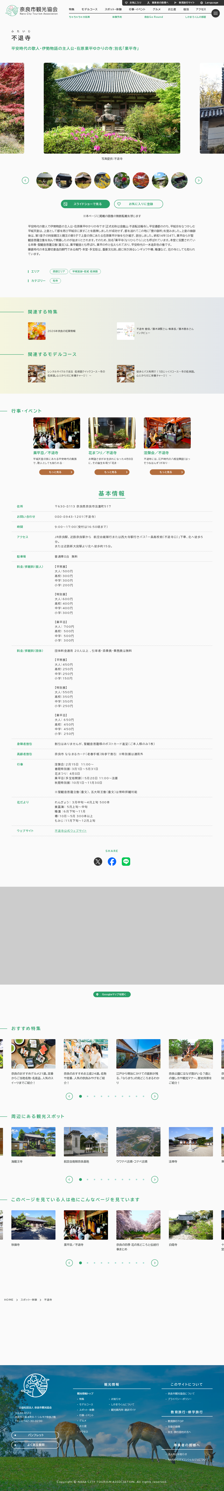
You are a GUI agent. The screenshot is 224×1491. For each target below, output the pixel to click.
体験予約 (117, 17)
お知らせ (116, 1399)
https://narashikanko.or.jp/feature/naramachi (138, 1062)
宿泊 (186, 9)
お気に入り (135, 2)
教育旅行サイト (187, 2)
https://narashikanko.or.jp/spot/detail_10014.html (191, 1145)
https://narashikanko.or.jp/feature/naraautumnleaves (67, 331)
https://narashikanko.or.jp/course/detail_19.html (156, 373)
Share (112, 861)
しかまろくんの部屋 (195, 17)
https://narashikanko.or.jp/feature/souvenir (86, 1062)
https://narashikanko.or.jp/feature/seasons (138, 1231)
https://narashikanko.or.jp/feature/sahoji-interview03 (156, 331)
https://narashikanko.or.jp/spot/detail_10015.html (33, 1145)
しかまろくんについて (122, 1404)
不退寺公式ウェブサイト (71, 830)
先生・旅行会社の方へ (179, 1432)
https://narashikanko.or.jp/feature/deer (191, 1062)
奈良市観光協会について (181, 1393)
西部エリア (59, 271)
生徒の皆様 (174, 1426)
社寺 (55, 280)
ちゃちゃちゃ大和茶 (79, 17)
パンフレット (36, 1435)
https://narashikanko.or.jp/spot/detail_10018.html (33, 1228)
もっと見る (55, 472)
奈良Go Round (153, 17)
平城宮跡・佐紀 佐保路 (85, 271)
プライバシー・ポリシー (179, 1399)
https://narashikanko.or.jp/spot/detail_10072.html (138, 1145)
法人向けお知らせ (177, 1454)
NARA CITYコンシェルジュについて (188, 1459)
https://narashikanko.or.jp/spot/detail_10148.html (86, 1145)
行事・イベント (137, 9)
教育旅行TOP (176, 1421)
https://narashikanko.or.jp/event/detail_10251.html (86, 1228)
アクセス (201, 9)
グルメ (157, 9)
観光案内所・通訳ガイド (123, 1410)
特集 (72, 9)
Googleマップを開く (114, 994)
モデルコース (90, 9)
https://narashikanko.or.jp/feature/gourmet (33, 1062)
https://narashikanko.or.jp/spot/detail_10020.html (191, 1228)
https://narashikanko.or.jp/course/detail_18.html (67, 373)
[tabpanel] (33, 1062)
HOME (9, 1300)
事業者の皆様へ (160, 2)
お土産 (172, 9)
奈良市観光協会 (31, 10)
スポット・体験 (113, 9)
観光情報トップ (85, 1393)
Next (198, 180)
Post (98, 861)
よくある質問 (36, 1444)
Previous (25, 180)
